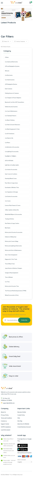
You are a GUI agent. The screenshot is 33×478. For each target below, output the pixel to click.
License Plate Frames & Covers (12, 205)
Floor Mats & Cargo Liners (11, 183)
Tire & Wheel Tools (10, 263)
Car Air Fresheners (9, 133)
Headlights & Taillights (10, 156)
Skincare (7, 70)
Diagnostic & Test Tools (11, 259)
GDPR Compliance (6, 427)
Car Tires (7, 281)
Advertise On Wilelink (23, 424)
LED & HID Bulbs (9, 160)
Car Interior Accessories (11, 169)
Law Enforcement (5, 430)
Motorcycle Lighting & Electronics (13, 245)
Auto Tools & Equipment (11, 254)
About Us (3, 412)
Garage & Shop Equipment (11, 272)
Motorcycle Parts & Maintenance (13, 250)
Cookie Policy (21, 415)
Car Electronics (9, 75)
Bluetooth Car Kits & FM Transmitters (14, 102)
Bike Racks (7, 228)
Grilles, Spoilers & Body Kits (12, 210)
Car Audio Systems (9, 79)
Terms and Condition (6, 418)
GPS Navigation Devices (11, 84)
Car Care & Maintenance (11, 111)
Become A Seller (21, 412)
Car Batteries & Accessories (12, 147)
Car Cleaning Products (10, 115)
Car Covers (8, 201)
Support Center (5, 424)
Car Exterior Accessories (11, 196)
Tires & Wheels (9, 277)
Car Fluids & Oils (9, 138)
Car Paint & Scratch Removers (12, 124)
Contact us (4, 421)
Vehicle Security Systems (11, 106)
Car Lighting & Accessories (12, 151)
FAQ (18, 418)
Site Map (19, 421)
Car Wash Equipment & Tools (12, 129)
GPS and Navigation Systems (12, 66)
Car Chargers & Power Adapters (13, 97)
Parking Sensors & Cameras (12, 93)
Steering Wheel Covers (11, 178)
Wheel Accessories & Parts (12, 295)
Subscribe (24, 320)
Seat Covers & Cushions (11, 174)
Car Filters (7, 142)
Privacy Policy (5, 415)
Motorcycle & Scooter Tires (12, 286)
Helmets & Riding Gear (10, 236)
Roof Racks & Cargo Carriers (12, 223)
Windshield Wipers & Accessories (13, 214)
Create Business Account (24, 427)
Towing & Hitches (9, 219)
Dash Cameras (8, 88)
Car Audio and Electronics (11, 61)
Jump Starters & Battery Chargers (13, 268)
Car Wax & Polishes (10, 120)
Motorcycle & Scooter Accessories (13, 232)
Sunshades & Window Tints (12, 187)
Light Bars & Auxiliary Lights (12, 165)
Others (7, 57)
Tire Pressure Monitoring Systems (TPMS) (15, 290)
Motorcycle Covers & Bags (11, 241)
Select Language (21, 459)
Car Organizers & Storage (11, 192)
